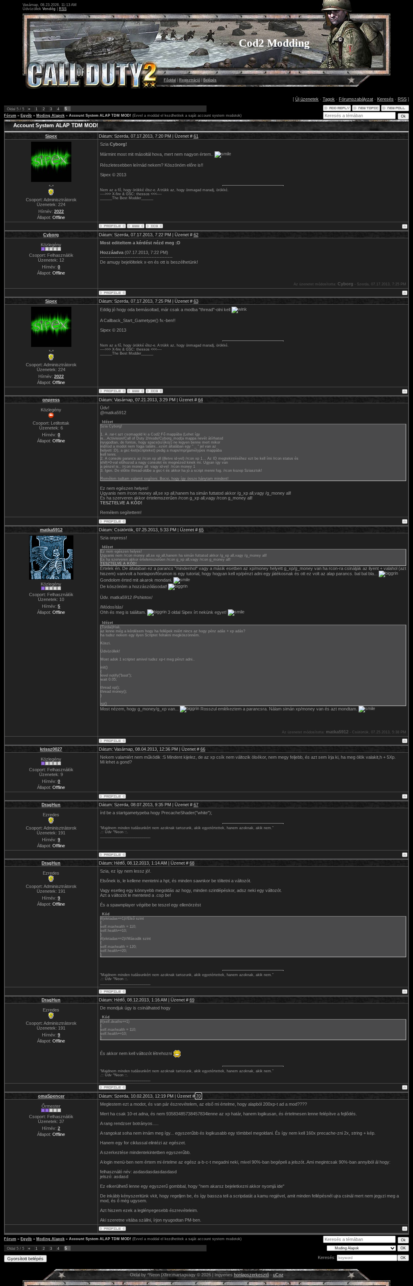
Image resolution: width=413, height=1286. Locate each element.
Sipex (51, 136)
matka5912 (51, 529)
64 (200, 399)
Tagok (329, 99)
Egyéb (26, 116)
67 (196, 804)
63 (196, 301)
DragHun (51, 804)
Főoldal (170, 80)
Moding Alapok (50, 116)
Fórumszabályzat (356, 99)
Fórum (10, 116)
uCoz (278, 1274)
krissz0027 (51, 749)
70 (198, 1096)
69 (192, 999)
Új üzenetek (307, 99)
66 (202, 749)
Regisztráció (189, 80)
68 (192, 863)
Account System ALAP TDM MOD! (100, 116)
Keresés (385, 99)
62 (196, 234)
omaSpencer (51, 1096)
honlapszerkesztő (251, 1274)
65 (201, 529)
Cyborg (51, 234)
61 (196, 136)
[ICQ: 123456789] (154, 226)
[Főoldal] (135, 226)
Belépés (210, 80)
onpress (51, 399)
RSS (63, 9)
